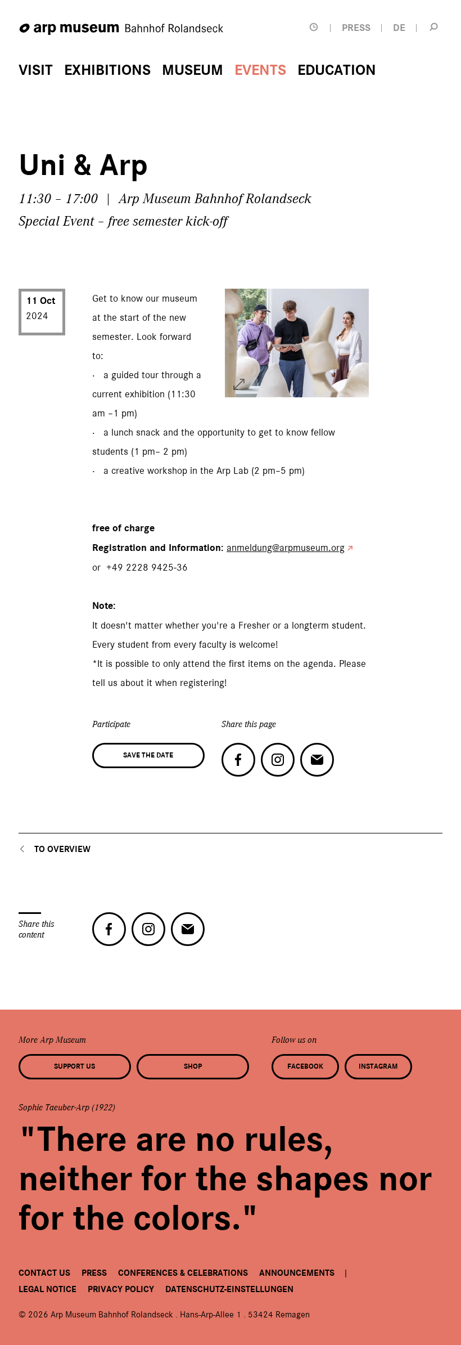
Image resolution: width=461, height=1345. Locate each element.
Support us (74, 1066)
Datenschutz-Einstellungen (229, 1289)
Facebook (305, 1066)
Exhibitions (107, 70)
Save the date (148, 755)
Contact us (44, 1273)
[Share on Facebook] (238, 760)
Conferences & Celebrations (183, 1273)
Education (336, 70)
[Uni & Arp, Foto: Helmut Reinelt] (239, 384)
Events (260, 70)
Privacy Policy (121, 1289)
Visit (36, 70)
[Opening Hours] (313, 27)
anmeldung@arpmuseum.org (286, 547)
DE (399, 28)
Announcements (297, 1273)
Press (94, 1273)
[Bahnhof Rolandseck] (122, 29)
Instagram (378, 1066)
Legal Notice (47, 1289)
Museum (192, 70)
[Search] (433, 26)
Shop (193, 1066)
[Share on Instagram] (278, 760)
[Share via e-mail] (317, 760)
